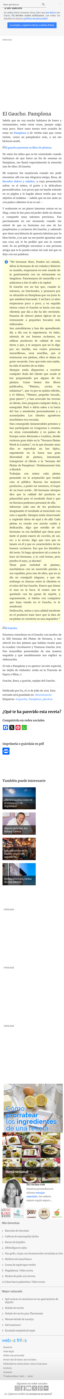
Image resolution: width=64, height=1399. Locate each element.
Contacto (7, 1372)
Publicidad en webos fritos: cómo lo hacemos (25, 1364)
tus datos (51, 12)
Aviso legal (8, 1351)
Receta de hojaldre (15, 1242)
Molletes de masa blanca (18, 1259)
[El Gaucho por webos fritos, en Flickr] (9, 628)
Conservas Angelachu (44, 1213)
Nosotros (7, 1347)
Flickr (45, 1388)
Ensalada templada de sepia (20, 1330)
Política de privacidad (13, 1355)
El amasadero (31, 1213)
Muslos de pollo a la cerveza (20, 1276)
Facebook (23, 1388)
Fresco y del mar (18, 1213)
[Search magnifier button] (43, 4)
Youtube (28, 1388)
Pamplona (20, 132)
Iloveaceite (6, 1213)
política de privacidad (35, 18)
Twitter (34, 1388)
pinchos (48, 699)
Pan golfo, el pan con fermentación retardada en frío (34, 1253)
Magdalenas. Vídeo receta (19, 1270)
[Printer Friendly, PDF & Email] (5, 753)
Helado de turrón (14, 1308)
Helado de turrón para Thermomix (24, 1313)
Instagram (17, 1388)
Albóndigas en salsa (16, 1247)
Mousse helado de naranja (19, 1319)
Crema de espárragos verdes (20, 1265)
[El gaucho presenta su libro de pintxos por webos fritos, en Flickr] (27, 147)
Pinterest (40, 1388)
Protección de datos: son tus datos (19, 1359)
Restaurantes (43, 694)
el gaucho (21, 699)
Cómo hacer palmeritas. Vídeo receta (25, 1282)
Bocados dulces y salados (18, 181)
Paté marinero (13, 1325)
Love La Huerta (57, 1213)
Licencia (7, 1368)
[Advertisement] (32, 74)
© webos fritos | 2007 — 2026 (18, 1376)
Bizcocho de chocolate (17, 1230)
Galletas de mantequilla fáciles (22, 1236)
